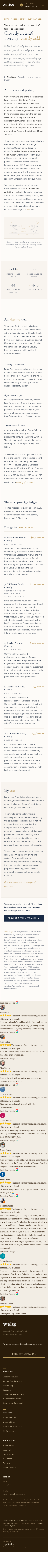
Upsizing (7, 1390)
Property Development (13, 1394)
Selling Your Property (12, 1381)
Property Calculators (13, 1426)
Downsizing (8, 1385)
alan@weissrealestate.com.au (14, 1494)
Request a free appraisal (24, 918)
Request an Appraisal (13, 1403)
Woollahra (7, 1459)
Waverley (7, 1463)
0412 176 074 (7, 1485)
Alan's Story (8, 1445)
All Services (8, 1431)
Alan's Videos (9, 1422)
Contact (15, 1531)
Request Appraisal (24, 1354)
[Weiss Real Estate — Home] (8, 5)
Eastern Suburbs (10, 1377)
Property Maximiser (12, 1399)
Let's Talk (7, 1450)
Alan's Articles (9, 1418)
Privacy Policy (9, 1467)
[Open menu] (43, 5)
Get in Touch (9, 1454)
